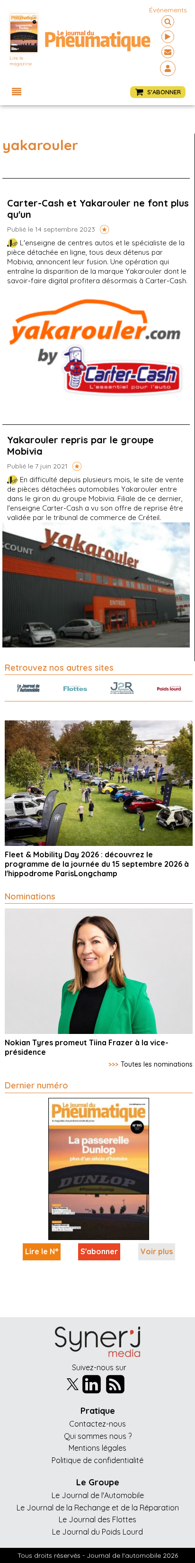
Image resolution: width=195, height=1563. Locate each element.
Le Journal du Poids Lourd (97, 1531)
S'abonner (99, 1251)
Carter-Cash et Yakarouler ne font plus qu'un (98, 208)
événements (168, 10)
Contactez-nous (97, 1423)
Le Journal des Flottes (97, 1519)
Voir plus (157, 1251)
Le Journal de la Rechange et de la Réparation (98, 1507)
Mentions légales (97, 1448)
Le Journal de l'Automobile (98, 1495)
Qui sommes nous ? (98, 1436)
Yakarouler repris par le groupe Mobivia (80, 445)
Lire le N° (41, 1251)
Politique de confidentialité (97, 1460)
